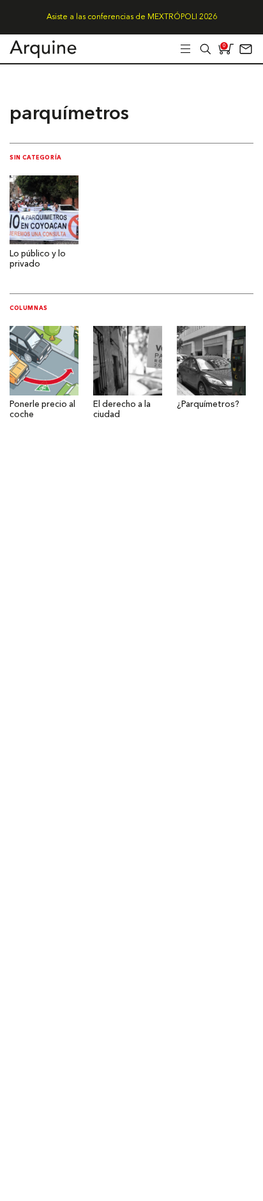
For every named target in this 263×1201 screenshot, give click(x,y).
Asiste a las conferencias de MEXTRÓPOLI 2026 (132, 17)
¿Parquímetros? (208, 405)
